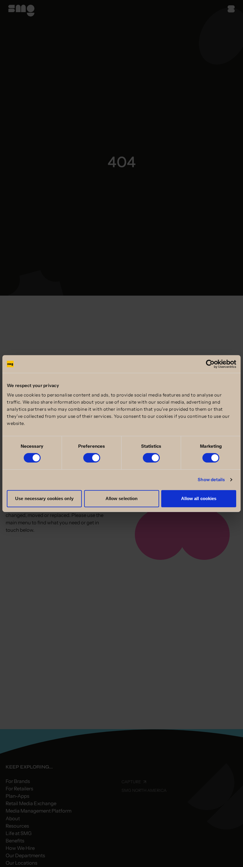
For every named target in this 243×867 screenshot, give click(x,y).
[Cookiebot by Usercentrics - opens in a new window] (210, 364)
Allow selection (121, 498)
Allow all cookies (199, 498)
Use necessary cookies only (44, 498)
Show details (211, 479)
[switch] (91, 457)
